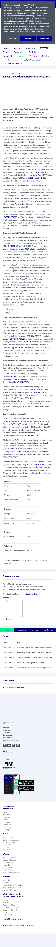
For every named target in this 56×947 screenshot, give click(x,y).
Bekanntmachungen (32, 59)
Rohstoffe (18, 52)
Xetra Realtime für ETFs (12, 887)
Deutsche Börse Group (12, 910)
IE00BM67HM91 (22, 347)
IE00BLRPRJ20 (9, 217)
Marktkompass (49, 630)
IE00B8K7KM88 (28, 225)
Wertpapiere (8, 862)
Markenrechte (8, 737)
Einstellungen (12, 38)
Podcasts (6, 847)
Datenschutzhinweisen (35, 31)
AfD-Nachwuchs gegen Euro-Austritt (30, 663)
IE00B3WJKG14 (10, 376)
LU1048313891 (28, 249)
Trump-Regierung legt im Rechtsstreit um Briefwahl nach (35, 653)
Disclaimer (6, 733)
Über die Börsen (9, 860)
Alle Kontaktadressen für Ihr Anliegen (18, 925)
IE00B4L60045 (17, 424)
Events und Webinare (11, 872)
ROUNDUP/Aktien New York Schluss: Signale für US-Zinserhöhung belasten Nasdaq (35, 658)
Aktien (17, 48)
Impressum (7, 730)
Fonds (6, 52)
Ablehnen (28, 38)
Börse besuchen (9, 857)
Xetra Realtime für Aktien (13, 885)
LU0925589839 (11, 448)
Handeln (6, 865)
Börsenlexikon (8, 867)
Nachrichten (13, 59)
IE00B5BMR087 (40, 172)
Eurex (5, 912)
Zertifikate (34, 52)
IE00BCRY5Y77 (31, 435)
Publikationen (8, 870)
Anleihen (30, 48)
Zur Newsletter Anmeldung (15, 687)
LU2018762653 (39, 464)
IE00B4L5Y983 (35, 178)
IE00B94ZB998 (29, 341)
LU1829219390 (22, 395)
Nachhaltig (8, 56)
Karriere (6, 900)
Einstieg (46, 56)
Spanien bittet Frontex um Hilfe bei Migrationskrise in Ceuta (35, 668)
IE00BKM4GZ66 (11, 246)
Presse (5, 902)
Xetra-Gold (7, 915)
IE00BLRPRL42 (45, 214)
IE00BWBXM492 (17, 339)
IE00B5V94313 (26, 451)
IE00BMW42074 (36, 392)
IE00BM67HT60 (21, 382)
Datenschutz (7, 735)
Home (6, 48)
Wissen (33, 56)
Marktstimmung (15, 63)
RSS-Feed (7, 845)
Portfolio (6, 882)
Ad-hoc (35, 630)
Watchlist (6, 880)
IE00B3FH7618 (10, 457)
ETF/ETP (44, 48)
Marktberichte (21, 630)
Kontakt (6, 728)
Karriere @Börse (9, 890)
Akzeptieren (44, 38)
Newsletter (7, 850)
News (21, 56)
